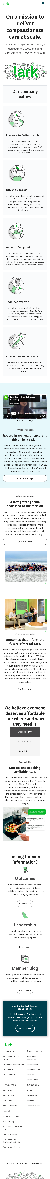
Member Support (10, 1095)
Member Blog (8, 1090)
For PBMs (31, 1074)
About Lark (32, 1090)
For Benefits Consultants (32, 1057)
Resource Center (10, 1105)
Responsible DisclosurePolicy (12, 1127)
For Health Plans (34, 1069)
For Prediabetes (9, 1074)
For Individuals (33, 1079)
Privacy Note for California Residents (11, 1140)
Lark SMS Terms (10, 1134)
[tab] (25, 732)
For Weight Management (14, 1064)
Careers (30, 1100)
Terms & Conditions (11, 1116)
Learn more (25, 903)
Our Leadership (25, 478)
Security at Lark (34, 1105)
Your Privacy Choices (11, 1147)
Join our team (25, 541)
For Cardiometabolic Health (11, 1057)
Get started (25, 1028)
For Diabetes (8, 1069)
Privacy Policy (8, 1121)
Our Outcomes (25, 689)
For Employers (33, 1064)
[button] (44, 3)
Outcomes (7, 1100)
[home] (6, 3)
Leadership (32, 1095)
